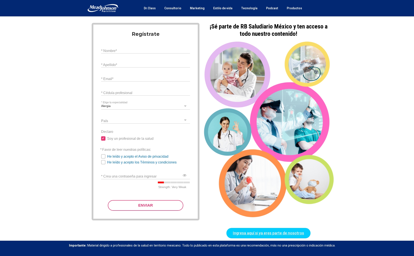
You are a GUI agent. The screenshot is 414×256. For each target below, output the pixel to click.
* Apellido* (109, 64)
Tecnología (249, 8)
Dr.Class (150, 8)
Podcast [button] (272, 8)
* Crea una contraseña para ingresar (129, 176)
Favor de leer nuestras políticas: (126, 149)
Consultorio (172, 8)
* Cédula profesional (116, 92)
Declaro (107, 131)
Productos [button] (294, 8)
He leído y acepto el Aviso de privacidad (137, 156)
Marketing (197, 8)
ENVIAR (145, 205)
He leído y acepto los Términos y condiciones (142, 162)
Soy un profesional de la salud (130, 138)
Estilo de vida (222, 8)
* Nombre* (109, 50)
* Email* (107, 78)
